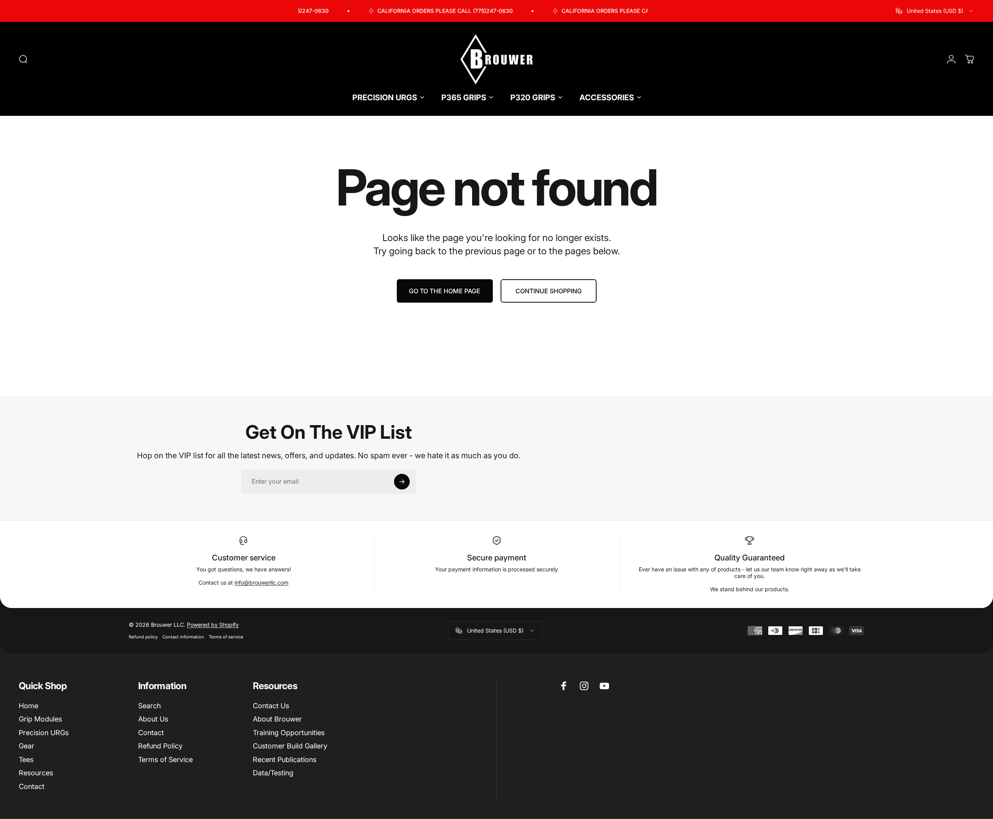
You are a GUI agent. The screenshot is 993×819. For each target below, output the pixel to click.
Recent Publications (284, 759)
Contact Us (271, 705)
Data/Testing (273, 773)
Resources (36, 773)
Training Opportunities (289, 732)
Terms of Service (165, 759)
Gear (26, 746)
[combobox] (935, 11)
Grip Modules (40, 719)
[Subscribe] (402, 481)
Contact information (183, 637)
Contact (31, 786)
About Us (153, 719)
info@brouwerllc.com (261, 582)
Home (28, 705)
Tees (26, 759)
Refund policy (143, 637)
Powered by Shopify (213, 624)
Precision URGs (44, 732)
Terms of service (226, 637)
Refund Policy (160, 746)
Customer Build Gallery (290, 746)
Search (149, 705)
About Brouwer (277, 719)
